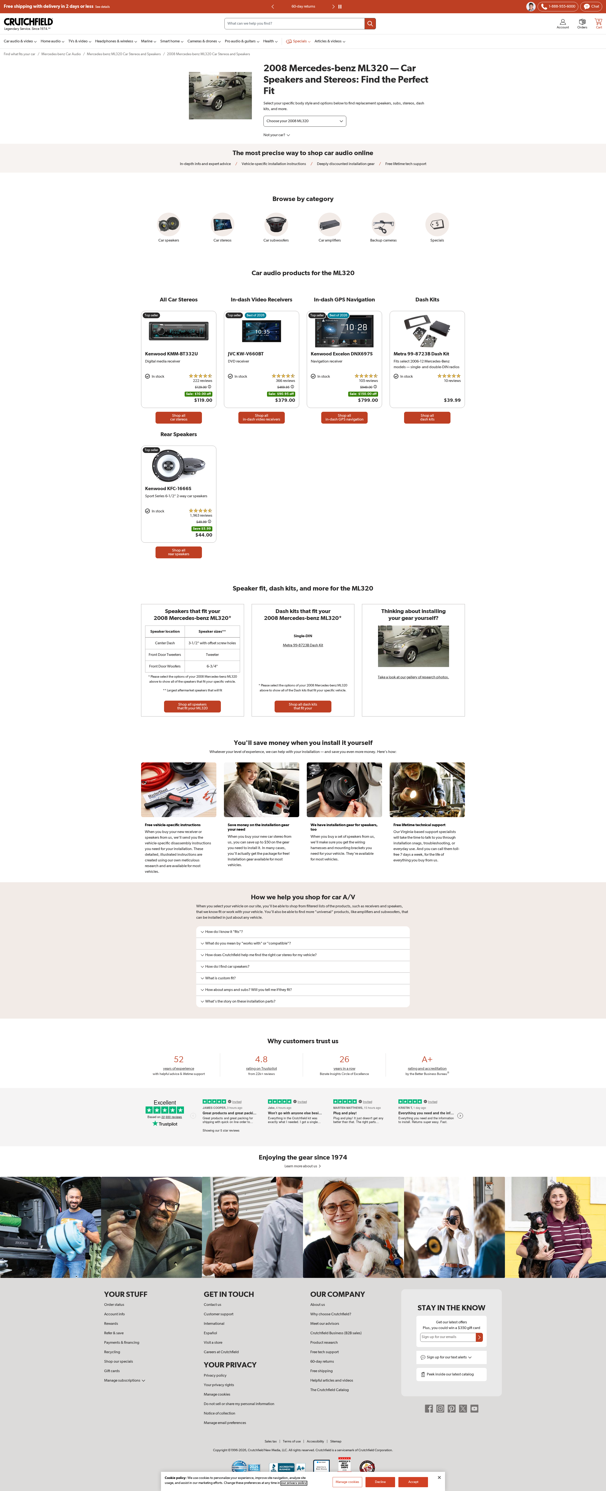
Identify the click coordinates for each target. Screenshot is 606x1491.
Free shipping (57, 6)
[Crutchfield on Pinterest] (451, 1408)
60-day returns (303, 7)
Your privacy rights (219, 1385)
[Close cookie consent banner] (439, 1477)
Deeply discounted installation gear (345, 164)
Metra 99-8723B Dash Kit (303, 645)
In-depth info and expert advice (205, 164)
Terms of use (292, 1441)
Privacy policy (215, 1376)
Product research (324, 1343)
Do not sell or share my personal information (239, 1404)
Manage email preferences (225, 1423)
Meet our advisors (324, 1324)
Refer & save (114, 1333)
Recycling (112, 1352)
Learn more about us (301, 1166)
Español (210, 1333)
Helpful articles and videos (331, 1381)
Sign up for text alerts (447, 1357)
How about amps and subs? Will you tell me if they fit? (248, 990)
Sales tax (271, 1441)
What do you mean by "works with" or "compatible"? (248, 943)
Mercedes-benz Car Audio (61, 54)
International (214, 1324)
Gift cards (112, 1371)
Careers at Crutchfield (221, 1352)
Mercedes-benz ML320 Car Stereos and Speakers (124, 54)
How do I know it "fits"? (224, 932)
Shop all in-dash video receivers (261, 417)
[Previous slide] (273, 6)
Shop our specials (118, 1362)
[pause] (340, 6)
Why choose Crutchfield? (330, 1314)
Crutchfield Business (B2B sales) (336, 1333)
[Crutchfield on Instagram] (440, 1408)
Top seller (151, 315)
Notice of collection (219, 1413)
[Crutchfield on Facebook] (429, 1408)
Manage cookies (217, 1395)
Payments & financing (121, 1343)
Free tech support (324, 1352)
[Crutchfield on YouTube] (474, 1408)
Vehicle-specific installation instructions (273, 164)
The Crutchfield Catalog (329, 1390)
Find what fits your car (19, 54)
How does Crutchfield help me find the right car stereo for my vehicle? (261, 955)
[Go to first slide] (333, 6)
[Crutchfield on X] (463, 1408)
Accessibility (315, 1441)
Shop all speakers (192, 706)
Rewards (111, 1324)
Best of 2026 (255, 315)
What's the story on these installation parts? (240, 1001)
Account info (114, 1314)
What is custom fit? (220, 978)
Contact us (212, 1305)
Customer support (218, 1314)
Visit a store (213, 1343)
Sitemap (335, 1441)
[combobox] (300, 23)
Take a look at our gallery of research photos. (413, 677)
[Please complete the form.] (479, 1337)
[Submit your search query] (370, 23)
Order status (114, 1305)
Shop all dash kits (427, 417)
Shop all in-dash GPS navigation (344, 417)
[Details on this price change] (209, 387)
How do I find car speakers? (227, 967)
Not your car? (274, 135)
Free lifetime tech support (405, 164)
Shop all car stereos (178, 417)
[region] (303, 1227)
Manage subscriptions (122, 1381)
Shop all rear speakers (178, 552)
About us (317, 1305)
